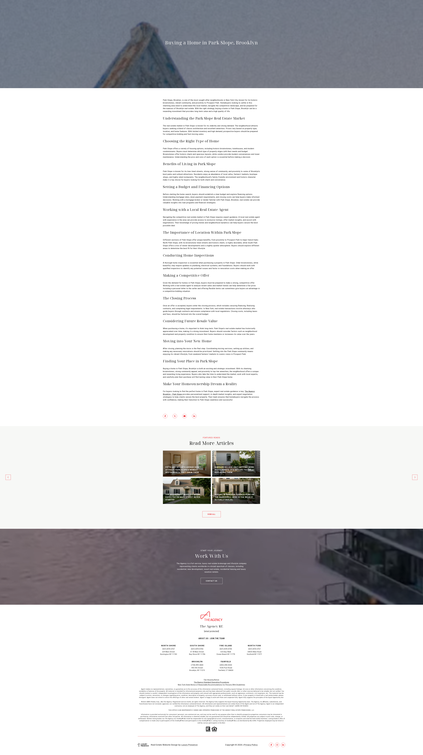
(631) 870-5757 (168, 649)
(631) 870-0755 (197, 649)
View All (212, 514)
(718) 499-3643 (197, 665)
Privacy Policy (251, 745)
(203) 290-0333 (226, 665)
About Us (203, 638)
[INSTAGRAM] (277, 745)
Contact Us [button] (211, 581)
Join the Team (217, 638)
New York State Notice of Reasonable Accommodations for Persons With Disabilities (211, 685)
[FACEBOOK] (271, 745)
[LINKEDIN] (283, 745)
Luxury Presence (189, 745)
